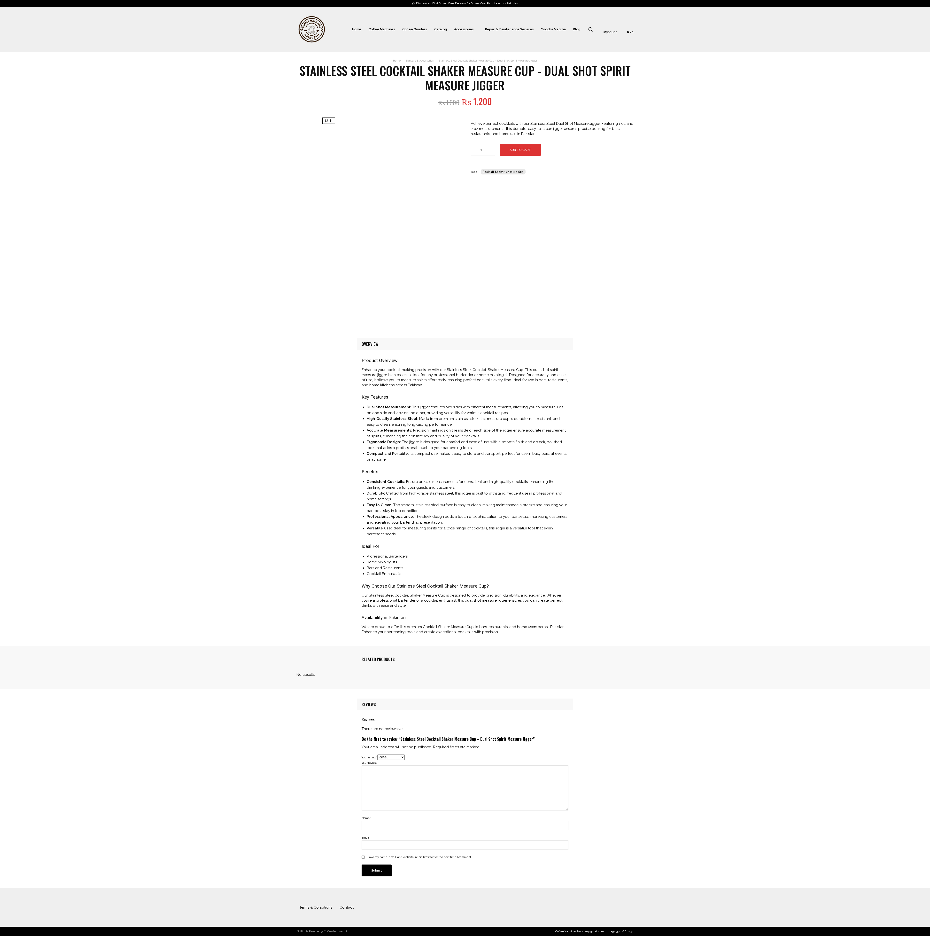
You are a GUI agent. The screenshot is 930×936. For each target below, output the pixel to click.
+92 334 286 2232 (622, 931)
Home (397, 60)
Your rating (369, 757)
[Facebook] (619, 907)
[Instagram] (629, 907)
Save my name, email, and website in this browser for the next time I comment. (420, 857)
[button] (590, 29)
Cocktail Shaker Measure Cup (503, 172)
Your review (370, 762)
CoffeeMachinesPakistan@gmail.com (579, 931)
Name (366, 818)
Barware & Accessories (420, 60)
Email (366, 837)
